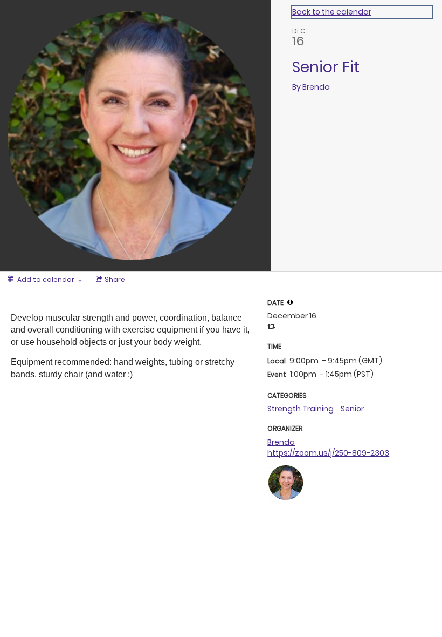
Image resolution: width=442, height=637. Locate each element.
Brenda (281, 442)
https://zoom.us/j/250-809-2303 (328, 453)
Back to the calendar (331, 11)
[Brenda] (286, 481)
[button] (290, 302)
